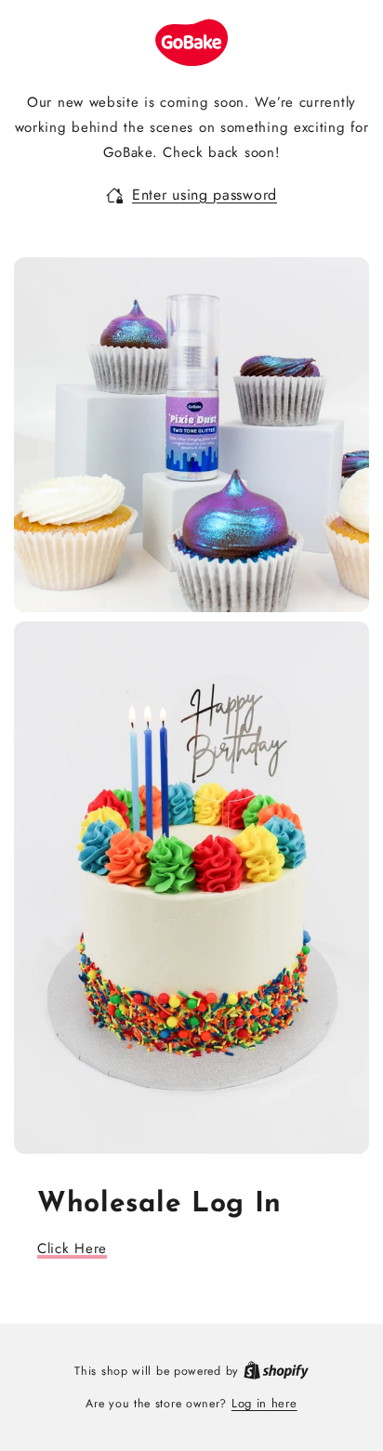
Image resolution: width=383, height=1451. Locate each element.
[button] (191, 195)
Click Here (72, 1248)
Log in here (264, 1403)
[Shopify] (276, 1370)
